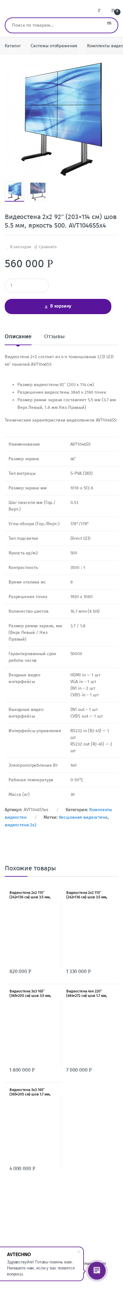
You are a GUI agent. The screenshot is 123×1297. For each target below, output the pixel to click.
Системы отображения (54, 45)
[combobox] (53, 25)
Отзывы (54, 336)
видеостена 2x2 (21, 825)
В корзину (60, 306)
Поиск (109, 25)
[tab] (18, 339)
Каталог (13, 45)
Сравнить (48, 246)
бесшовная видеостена (83, 817)
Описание (18, 336)
